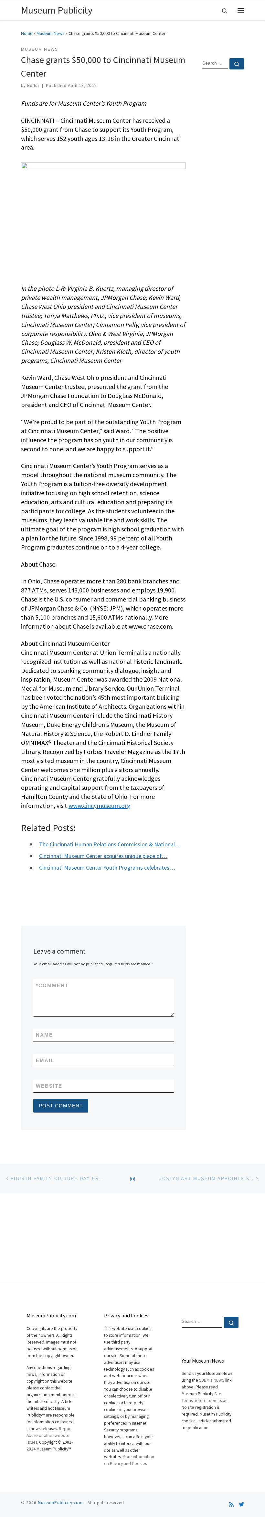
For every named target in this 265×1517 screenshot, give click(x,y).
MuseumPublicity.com (60, 1502)
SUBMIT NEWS (211, 1380)
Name (44, 1035)
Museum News (51, 33)
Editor (33, 85)
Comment (52, 985)
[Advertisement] (223, 179)
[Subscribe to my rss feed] (231, 1505)
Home (27, 33)
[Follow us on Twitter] (241, 1505)
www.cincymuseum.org (100, 805)
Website (49, 1086)
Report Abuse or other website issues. (49, 1435)
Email (45, 1060)
